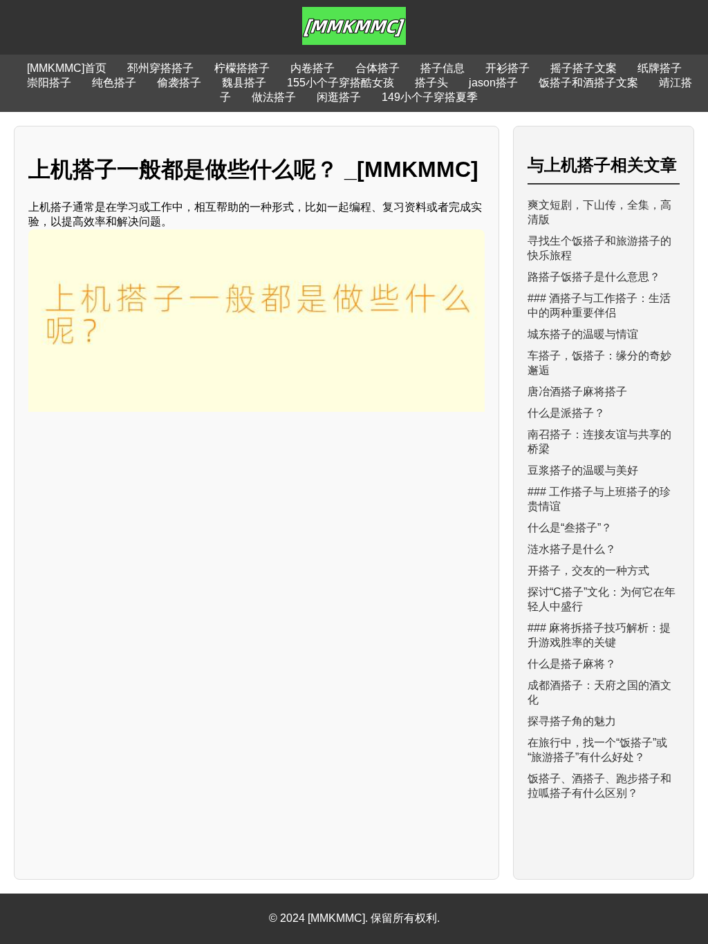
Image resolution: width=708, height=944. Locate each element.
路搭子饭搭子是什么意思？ (594, 277)
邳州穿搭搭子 (160, 68)
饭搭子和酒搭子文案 (588, 82)
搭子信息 (442, 68)
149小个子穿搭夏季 (430, 97)
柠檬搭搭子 (242, 68)
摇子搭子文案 (583, 68)
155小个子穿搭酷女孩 (340, 82)
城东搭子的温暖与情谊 (583, 334)
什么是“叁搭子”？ (570, 528)
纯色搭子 (114, 82)
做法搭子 (274, 97)
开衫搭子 (507, 68)
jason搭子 (493, 82)
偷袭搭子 (179, 82)
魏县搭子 (244, 82)
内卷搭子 (312, 68)
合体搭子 (377, 68)
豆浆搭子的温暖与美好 (583, 470)
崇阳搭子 (49, 82)
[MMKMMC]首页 (66, 68)
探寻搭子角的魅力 (572, 721)
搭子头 (431, 82)
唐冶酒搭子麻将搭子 (577, 391)
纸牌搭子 (659, 68)
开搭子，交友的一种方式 (588, 570)
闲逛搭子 (339, 97)
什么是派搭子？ (566, 413)
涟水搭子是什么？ (572, 549)
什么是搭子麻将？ (572, 664)
